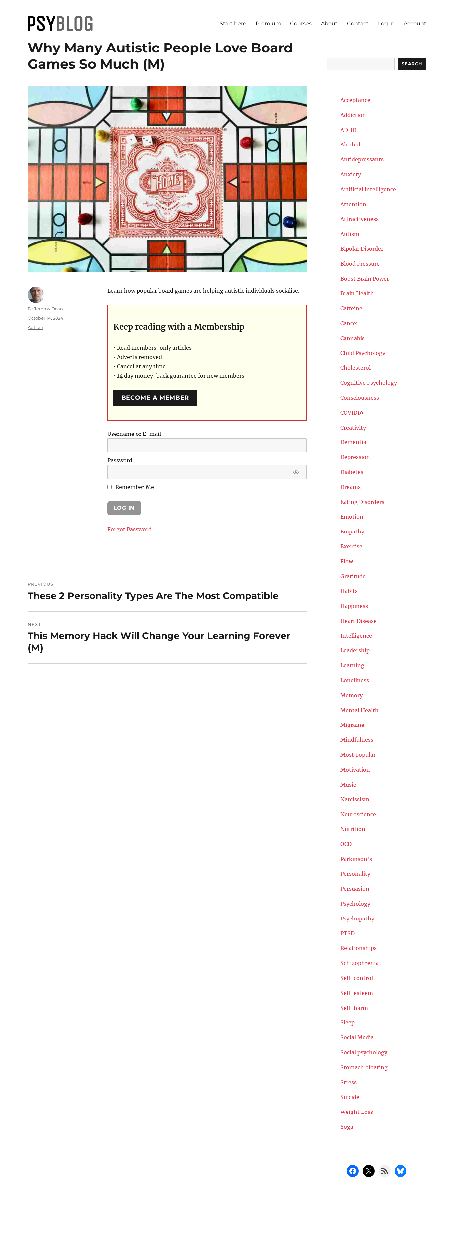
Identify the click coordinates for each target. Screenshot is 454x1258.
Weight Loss (356, 1112)
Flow (346, 561)
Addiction (353, 115)
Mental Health (359, 710)
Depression (355, 457)
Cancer (349, 323)
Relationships (358, 948)
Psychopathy (357, 918)
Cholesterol (355, 367)
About (329, 23)
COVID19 (351, 412)
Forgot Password (129, 529)
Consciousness (359, 397)
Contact (358, 23)
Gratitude (353, 576)
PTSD (347, 933)
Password (119, 460)
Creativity (353, 427)
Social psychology (363, 1052)
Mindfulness (356, 739)
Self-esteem (356, 993)
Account (415, 23)
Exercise (351, 546)
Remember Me (134, 487)
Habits (349, 591)
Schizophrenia (359, 963)
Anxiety (350, 174)
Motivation (355, 769)
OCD (346, 844)
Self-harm (354, 1008)
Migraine (352, 725)
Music (348, 784)
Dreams (350, 487)
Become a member (155, 397)
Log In (386, 23)
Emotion (351, 516)
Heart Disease (358, 621)
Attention (353, 204)
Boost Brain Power (364, 278)
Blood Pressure (360, 263)
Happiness (354, 606)
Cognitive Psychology (368, 382)
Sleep (347, 1022)
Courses (301, 23)
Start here (233, 23)
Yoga (346, 1126)
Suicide (349, 1097)
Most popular (358, 754)
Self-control (356, 978)
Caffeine (351, 308)
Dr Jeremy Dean (45, 308)
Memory (351, 695)
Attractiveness (359, 219)
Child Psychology (362, 353)
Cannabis (352, 338)
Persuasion (354, 888)
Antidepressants (362, 159)
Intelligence (356, 635)
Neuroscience (358, 814)
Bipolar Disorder (361, 248)
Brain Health (357, 293)
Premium (268, 23)
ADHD (348, 130)
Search (412, 63)
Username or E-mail (134, 434)
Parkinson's (356, 859)
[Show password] (296, 472)
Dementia (353, 442)
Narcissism (354, 799)
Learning (352, 665)
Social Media (357, 1037)
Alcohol (350, 144)
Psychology (355, 903)
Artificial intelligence (368, 189)
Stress (348, 1082)
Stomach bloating (364, 1067)
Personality (355, 873)
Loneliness (354, 680)
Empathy (352, 531)
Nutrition (352, 829)
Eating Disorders (362, 502)
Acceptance (355, 100)
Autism (35, 327)
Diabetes (351, 472)
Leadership (355, 650)
